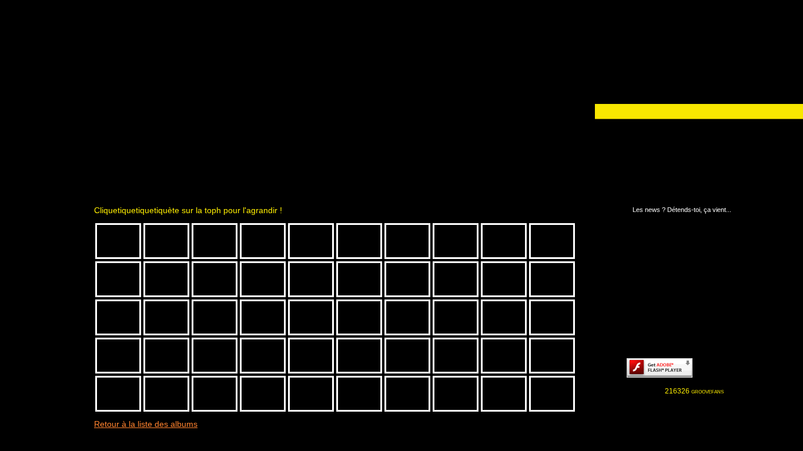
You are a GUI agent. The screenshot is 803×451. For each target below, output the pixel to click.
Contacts (48, 316)
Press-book (48, 266)
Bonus (48, 283)
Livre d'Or (48, 299)
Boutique (48, 234)
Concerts (48, 250)
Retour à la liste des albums (146, 424)
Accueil (48, 184)
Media (48, 217)
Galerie (48, 201)
